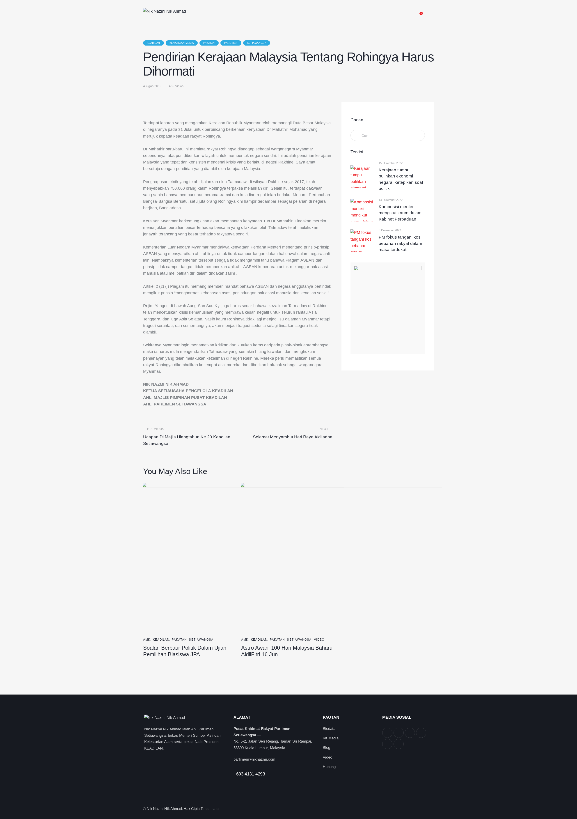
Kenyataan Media (181, 42)
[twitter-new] (399, 733)
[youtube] (387, 744)
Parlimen (231, 42)
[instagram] (410, 733)
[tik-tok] (399, 744)
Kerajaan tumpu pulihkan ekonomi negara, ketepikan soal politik (401, 179)
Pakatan (209, 42)
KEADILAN (153, 42)
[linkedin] (421, 733)
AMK (146, 639)
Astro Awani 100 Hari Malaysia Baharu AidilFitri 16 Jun (286, 651)
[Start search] (430, 12)
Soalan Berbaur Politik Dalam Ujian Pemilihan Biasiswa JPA (184, 651)
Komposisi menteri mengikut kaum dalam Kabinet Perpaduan (400, 212)
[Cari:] (387, 135)
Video (319, 639)
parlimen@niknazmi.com (254, 759)
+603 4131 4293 (249, 773)
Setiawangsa (256, 42)
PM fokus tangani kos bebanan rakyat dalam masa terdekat (400, 243)
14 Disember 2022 (391, 200)
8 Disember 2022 (390, 230)
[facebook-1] (387, 733)
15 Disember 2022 (391, 163)
